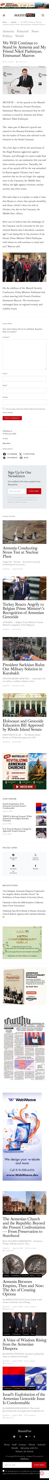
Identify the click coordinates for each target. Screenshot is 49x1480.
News (35, 31)
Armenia (13, 22)
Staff (14, 1444)
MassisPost (7, 443)
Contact (22, 1444)
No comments (9, 62)
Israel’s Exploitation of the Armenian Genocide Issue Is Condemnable (14, 806)
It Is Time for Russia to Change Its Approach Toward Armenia (17, 830)
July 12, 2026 (7, 834)
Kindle (14, 1448)
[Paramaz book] (24, 986)
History (32, 1276)
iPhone (31, 1444)
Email (5, 386)
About (7, 1444)
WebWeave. (25, 1459)
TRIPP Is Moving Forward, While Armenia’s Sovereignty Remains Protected (17, 818)
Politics (7, 36)
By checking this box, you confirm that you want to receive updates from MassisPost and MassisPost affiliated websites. (23, 499)
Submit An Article (24, 1451)
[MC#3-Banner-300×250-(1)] (24, 771)
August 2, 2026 (7, 811)
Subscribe (34, 491)
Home (5, 22)
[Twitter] (20, 1437)
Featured (22, 31)
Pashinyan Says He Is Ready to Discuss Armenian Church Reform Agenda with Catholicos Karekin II (24, 914)
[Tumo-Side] (22, 942)
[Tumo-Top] (24, 5)
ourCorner (31, 1388)
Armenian (7, 1213)
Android (41, 1444)
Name (5, 374)
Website (5, 397)
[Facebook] (14, 1437)
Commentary (16, 1213)
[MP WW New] (22, 1136)
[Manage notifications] (42, 1473)
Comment (6, 337)
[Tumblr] (34, 1437)
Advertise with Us (29, 1448)
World (19, 36)
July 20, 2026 (7, 824)
